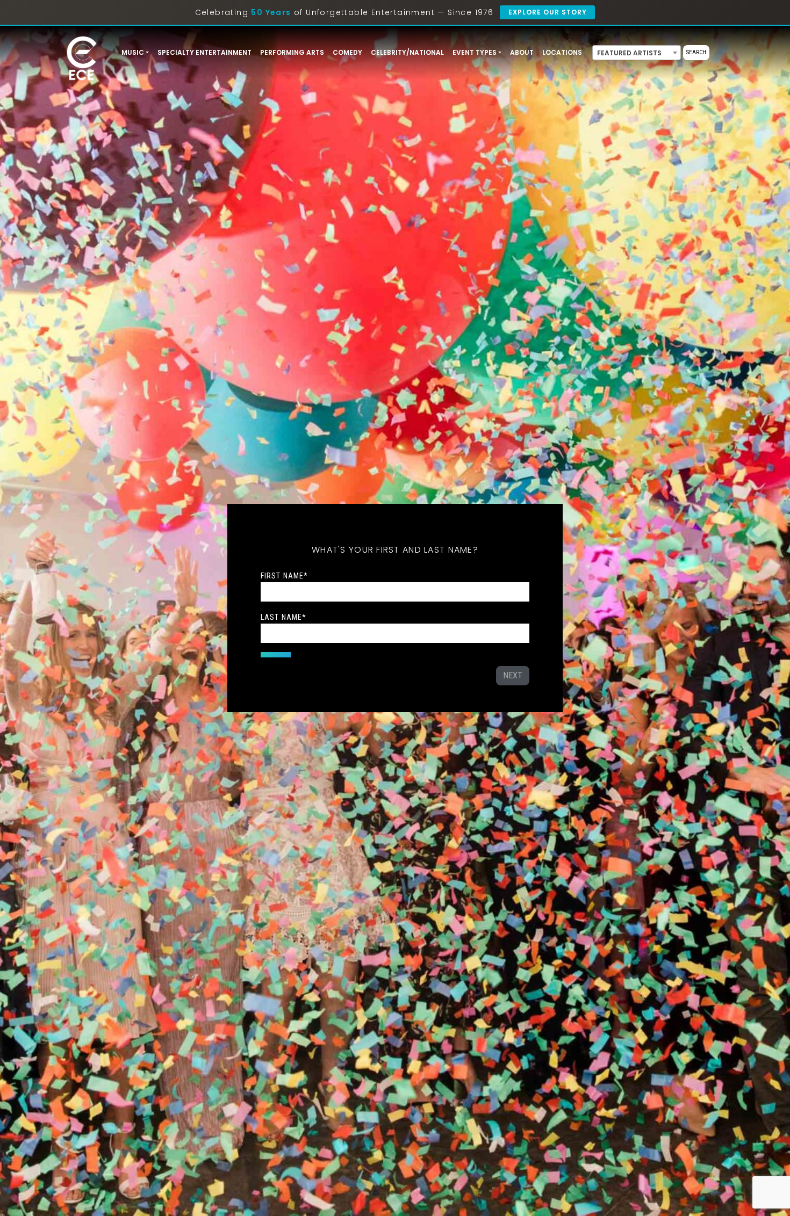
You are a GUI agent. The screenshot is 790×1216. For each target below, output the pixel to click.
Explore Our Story (547, 12)
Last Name (283, 617)
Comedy (347, 52)
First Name (284, 575)
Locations (562, 52)
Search (696, 52)
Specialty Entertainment (204, 52)
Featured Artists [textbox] (629, 52)
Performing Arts (292, 52)
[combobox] (636, 52)
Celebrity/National (407, 52)
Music (132, 52)
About (522, 52)
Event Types (475, 52)
